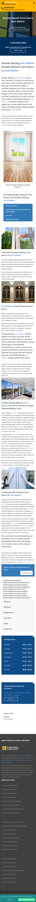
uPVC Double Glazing (9, 866)
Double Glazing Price (9, 882)
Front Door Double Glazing (11, 838)
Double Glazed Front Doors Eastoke (15, 591)
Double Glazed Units (9, 797)
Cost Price (7, 618)
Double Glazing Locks (9, 863)
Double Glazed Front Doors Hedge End (16, 587)
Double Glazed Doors (9, 789)
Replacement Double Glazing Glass (13, 870)
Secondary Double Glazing (11, 805)
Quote (6, 623)
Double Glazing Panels (10, 842)
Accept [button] (26, 899)
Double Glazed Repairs (10, 793)
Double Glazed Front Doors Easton (15, 593)
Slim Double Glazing (9, 878)
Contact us (8, 629)
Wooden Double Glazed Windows (13, 809)
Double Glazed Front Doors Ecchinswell (16, 598)
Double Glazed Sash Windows (12, 801)
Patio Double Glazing (9, 834)
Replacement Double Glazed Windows (14, 826)
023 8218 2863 (9, 8)
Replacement (8, 612)
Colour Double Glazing (10, 874)
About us (7, 601)
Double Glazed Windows (10, 785)
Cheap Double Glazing (10, 830)
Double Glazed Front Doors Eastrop (15, 595)
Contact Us (26, 573)
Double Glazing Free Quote (11, 813)
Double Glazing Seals (9, 859)
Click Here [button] (30, 896)
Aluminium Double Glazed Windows (13, 822)
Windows (7, 607)
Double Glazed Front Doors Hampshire (16, 582)
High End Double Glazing (10, 845)
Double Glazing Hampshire (12, 580)
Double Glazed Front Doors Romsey (15, 585)
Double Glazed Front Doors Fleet (14, 589)
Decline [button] (9, 899)
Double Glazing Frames (10, 849)
